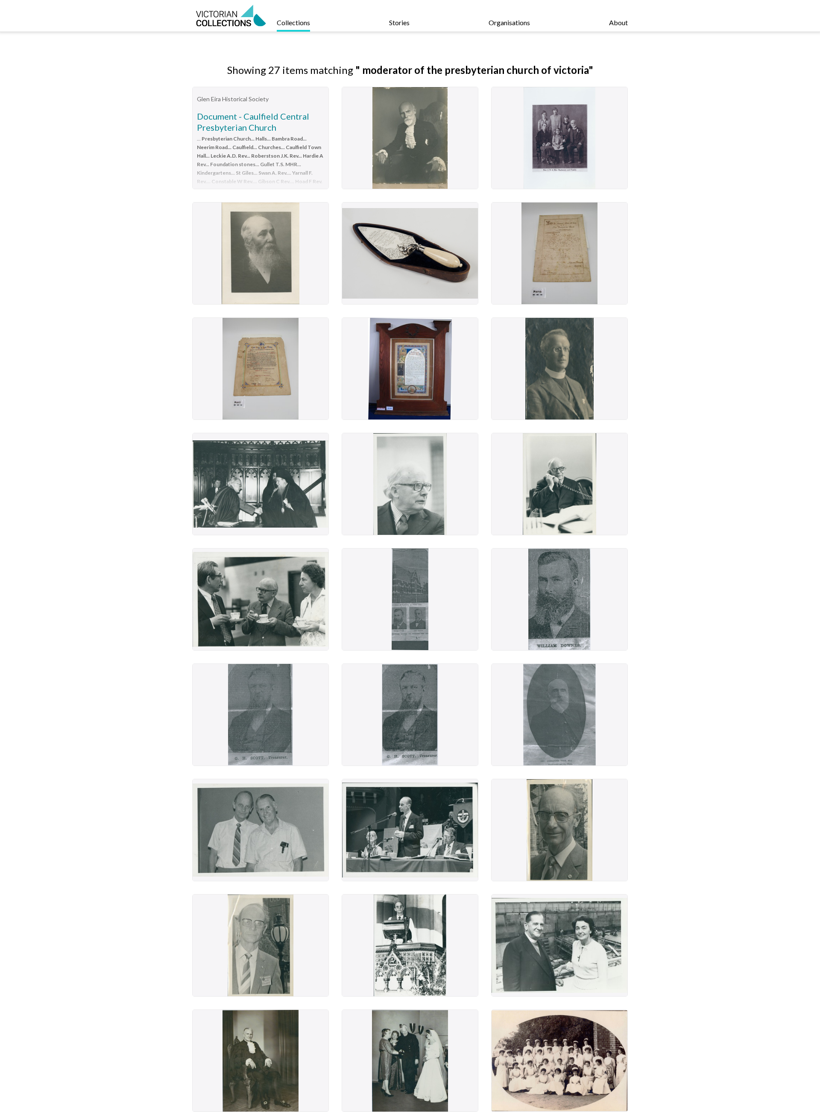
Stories (399, 22)
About (618, 22)
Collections (293, 22)
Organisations (509, 22)
